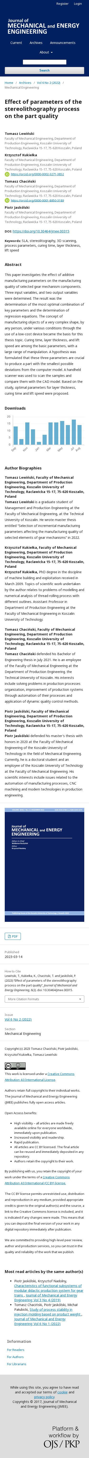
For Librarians (16, 1364)
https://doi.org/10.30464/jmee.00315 (41, 231)
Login (78, 3)
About (45, 52)
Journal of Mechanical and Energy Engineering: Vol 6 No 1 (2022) (40, 1321)
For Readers (15, 1350)
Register (62, 3)
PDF (14, 936)
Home (9, 82)
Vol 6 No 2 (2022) (48, 82)
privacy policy (44, 1397)
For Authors (15, 1357)
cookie (62, 1392)
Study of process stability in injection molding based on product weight (47, 1311)
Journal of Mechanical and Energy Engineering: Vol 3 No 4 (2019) (45, 1297)
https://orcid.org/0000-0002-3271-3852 (37, 174)
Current (16, 42)
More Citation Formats (23, 999)
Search (44, 70)
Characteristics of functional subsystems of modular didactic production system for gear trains (48, 1290)
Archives (36, 42)
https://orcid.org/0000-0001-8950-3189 (37, 200)
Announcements (62, 42)
